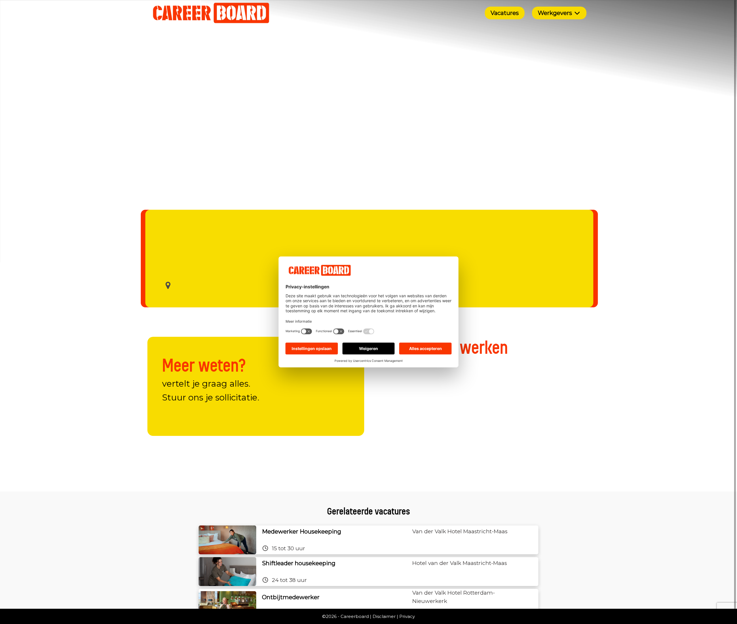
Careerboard (355, 616)
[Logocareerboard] (211, 13)
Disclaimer (384, 616)
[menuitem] (504, 13)
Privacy (407, 616)
